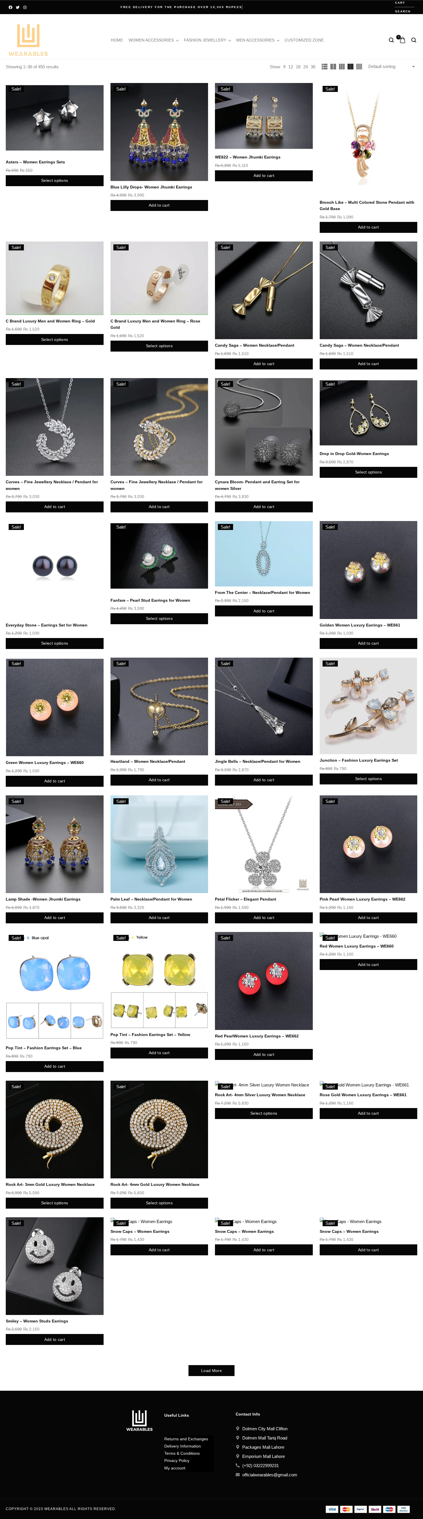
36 (313, 66)
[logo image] (28, 39)
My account (174, 1468)
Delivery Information (182, 1446)
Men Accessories (255, 40)
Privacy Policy (176, 1460)
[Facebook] (10, 7)
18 (298, 66)
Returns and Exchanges (186, 1439)
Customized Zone (304, 40)
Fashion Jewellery (205, 40)
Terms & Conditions (182, 1453)
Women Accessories (151, 40)
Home (117, 40)
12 (290, 66)
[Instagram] (25, 7)
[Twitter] (18, 7)
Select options (54, 180)
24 (305, 66)
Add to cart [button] (159, 205)
